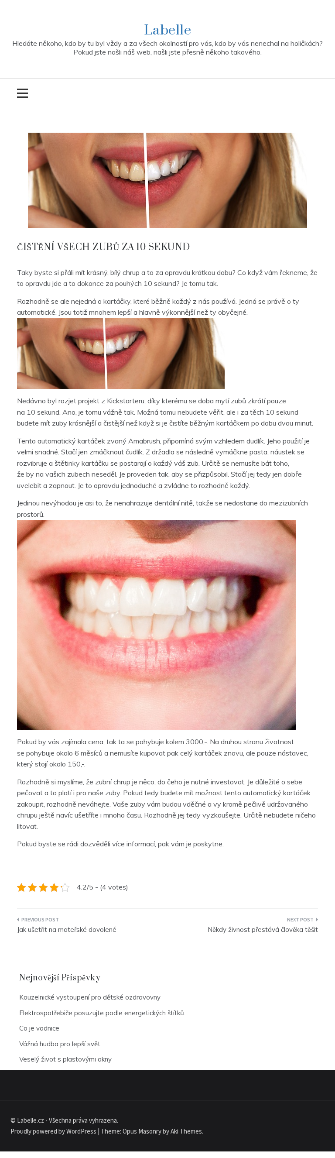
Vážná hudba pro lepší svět (59, 1044)
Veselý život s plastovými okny (65, 1059)
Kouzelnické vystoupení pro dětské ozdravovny (90, 997)
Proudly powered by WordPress (54, 1131)
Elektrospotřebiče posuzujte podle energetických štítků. (102, 1013)
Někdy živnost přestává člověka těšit (263, 929)
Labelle (167, 30)
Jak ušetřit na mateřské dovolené (66, 929)
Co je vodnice (39, 1028)
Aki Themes (186, 1131)
